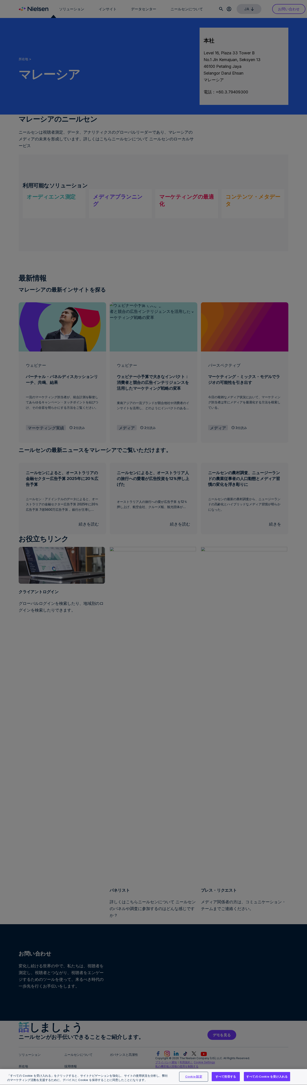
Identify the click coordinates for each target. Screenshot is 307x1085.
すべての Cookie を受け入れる (267, 1076)
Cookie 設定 (193, 1076)
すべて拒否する (226, 1076)
